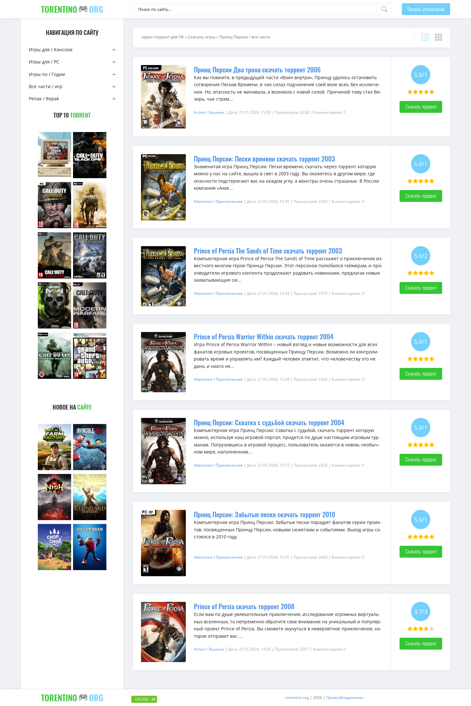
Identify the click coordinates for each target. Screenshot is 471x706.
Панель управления (426, 9)
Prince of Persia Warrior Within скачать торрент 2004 (264, 336)
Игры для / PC (44, 62)
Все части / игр (45, 86)
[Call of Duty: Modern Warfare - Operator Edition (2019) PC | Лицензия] (89, 328)
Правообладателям (344, 697)
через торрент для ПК (162, 37)
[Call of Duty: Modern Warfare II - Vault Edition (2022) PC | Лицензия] (54, 328)
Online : (145, 699)
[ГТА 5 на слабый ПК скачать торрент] (54, 177)
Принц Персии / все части (244, 37)
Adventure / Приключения (218, 201)
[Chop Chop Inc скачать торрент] (54, 569)
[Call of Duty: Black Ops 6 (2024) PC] (89, 177)
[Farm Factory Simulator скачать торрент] (54, 469)
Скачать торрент (420, 107)
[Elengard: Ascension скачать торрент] (89, 519)
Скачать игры (201, 37)
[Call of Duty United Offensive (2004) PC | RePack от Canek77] (89, 278)
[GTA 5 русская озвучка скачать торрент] (89, 378)
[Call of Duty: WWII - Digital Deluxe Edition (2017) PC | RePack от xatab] (54, 227)
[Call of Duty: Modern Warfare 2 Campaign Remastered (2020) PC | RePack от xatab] (89, 227)
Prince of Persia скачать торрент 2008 (244, 606)
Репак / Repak (44, 99)
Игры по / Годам (47, 74)
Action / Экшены (209, 112)
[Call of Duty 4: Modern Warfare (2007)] (54, 378)
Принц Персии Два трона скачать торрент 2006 (257, 69)
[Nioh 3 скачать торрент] (54, 519)
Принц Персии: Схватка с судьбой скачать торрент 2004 (269, 422)
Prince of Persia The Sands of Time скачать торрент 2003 (268, 250)
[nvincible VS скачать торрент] (89, 469)
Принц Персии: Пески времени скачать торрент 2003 (264, 158)
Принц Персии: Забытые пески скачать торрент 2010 (264, 514)
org (72, 9)
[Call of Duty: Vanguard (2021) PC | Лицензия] (54, 278)
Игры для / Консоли (50, 49)
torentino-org (297, 697)
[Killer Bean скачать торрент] (89, 569)
